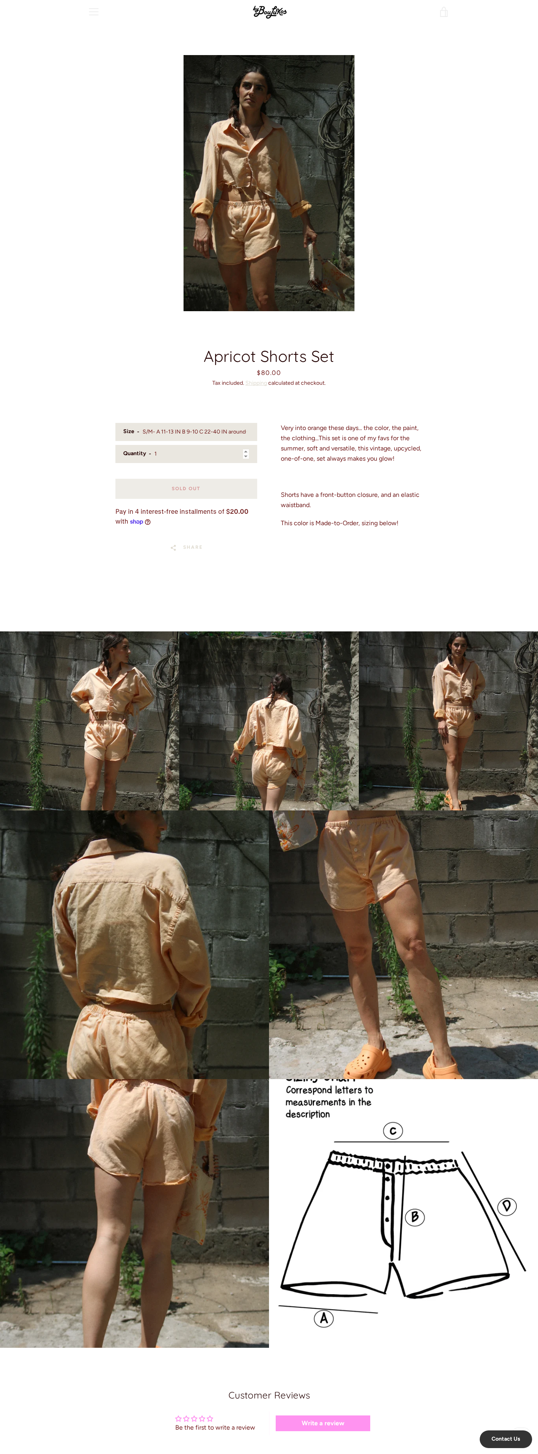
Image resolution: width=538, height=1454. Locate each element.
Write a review (323, 1423)
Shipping (256, 383)
